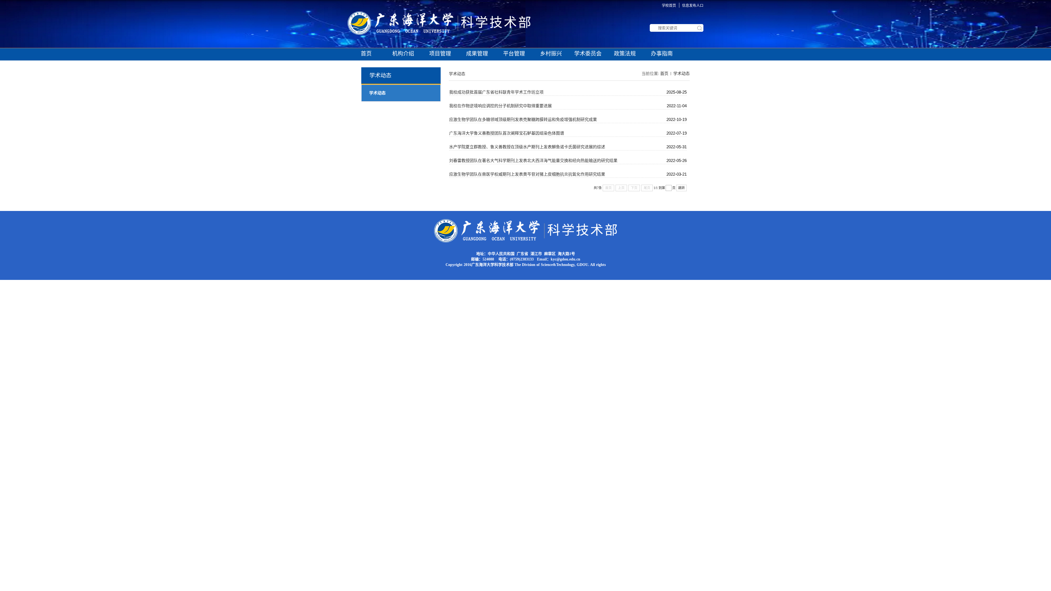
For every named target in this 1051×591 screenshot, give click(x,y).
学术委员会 (588, 54)
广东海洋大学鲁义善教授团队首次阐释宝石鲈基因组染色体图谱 (506, 133)
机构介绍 (403, 54)
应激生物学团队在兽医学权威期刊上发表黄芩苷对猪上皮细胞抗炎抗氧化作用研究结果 (527, 174)
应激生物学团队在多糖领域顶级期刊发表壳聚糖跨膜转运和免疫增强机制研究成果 (523, 119)
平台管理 (514, 54)
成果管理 (477, 54)
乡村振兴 (551, 54)
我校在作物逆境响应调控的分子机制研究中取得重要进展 (500, 105)
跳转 (681, 188)
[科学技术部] (439, 13)
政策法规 (625, 54)
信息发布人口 (692, 5)
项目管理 (440, 54)
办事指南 (662, 54)
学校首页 (669, 5)
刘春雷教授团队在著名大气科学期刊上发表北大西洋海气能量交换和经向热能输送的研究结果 (533, 160)
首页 (366, 54)
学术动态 (681, 73)
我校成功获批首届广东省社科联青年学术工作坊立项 (496, 92)
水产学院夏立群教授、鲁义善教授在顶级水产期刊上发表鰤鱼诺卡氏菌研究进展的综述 (527, 146)
